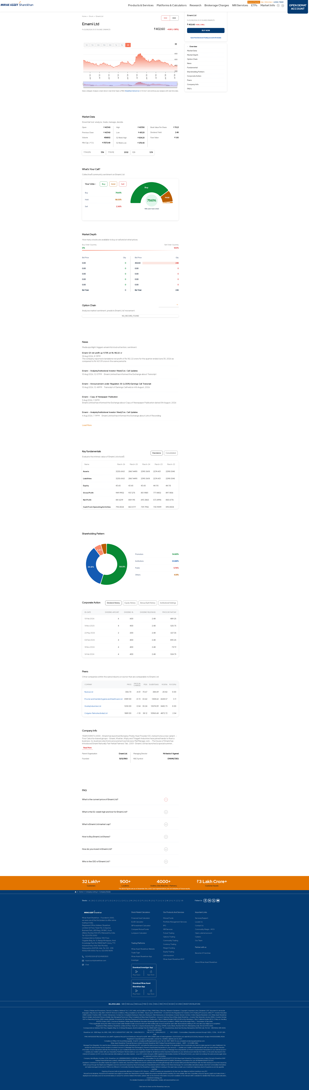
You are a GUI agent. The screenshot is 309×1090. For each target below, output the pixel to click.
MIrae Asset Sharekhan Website (143, 949)
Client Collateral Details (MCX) (204, 1019)
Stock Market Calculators (140, 912)
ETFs (254, 5)
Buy (103, 184)
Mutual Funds (168, 918)
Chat (87, 964)
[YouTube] (218, 900)
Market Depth (192, 55)
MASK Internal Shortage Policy (185, 1021)
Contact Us (199, 925)
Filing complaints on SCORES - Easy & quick (139, 1013)
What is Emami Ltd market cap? (96, 824)
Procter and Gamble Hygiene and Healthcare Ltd (103, 699)
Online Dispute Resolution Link (201, 1015)
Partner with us (200, 947)
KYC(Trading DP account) (198, 1013)
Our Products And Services (173, 912)
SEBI (123, 1004)
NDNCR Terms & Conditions (115, 1013)
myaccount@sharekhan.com (95, 960)
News (189, 63)
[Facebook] (205, 900)
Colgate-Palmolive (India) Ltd (95, 713)
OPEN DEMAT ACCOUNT (297, 7)
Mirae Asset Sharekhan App (141, 956)
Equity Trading (168, 952)
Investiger (135, 960)
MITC (109, 1021)
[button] (149, 192)
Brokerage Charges (216, 5)
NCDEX (171, 1004)
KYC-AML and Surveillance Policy (140, 1011)
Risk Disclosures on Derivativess (163, 1015)
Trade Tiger (135, 953)
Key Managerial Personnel (119, 1017)
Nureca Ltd (88, 692)
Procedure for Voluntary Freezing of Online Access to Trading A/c (136, 1019)
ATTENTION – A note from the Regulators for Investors (171, 1013)
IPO (164, 925)
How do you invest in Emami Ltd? (97, 849)
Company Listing (91, 892)
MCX (165, 1004)
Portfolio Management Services (175, 922)
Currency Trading (169, 944)
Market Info (267, 5)
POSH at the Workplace (185, 1019)
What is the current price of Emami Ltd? (100, 799)
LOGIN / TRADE (279, 2)
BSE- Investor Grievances (107, 1015)
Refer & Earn (268, 2)
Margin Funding (169, 948)
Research (195, 5)
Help (262, 2)
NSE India (138, 1004)
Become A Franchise (253, 2)
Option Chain (192, 59)
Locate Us (199, 922)
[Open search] (278, 5)
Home (84, 16)
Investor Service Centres (182, 1015)
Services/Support (201, 918)
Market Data (192, 51)
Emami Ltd (99, 16)
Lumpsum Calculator (139, 933)
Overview (193, 46)
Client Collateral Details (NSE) (167, 1019)
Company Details (105, 892)
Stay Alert (102, 1013)
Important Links (201, 912)
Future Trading (168, 933)
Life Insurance (168, 955)
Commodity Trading (170, 940)
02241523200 (90, 956)
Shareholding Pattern (195, 72)
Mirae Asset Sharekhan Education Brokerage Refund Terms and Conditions (150, 1021)
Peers (189, 80)
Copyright (184, 1011)
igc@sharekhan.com (198, 1041)
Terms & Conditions (112, 1011)
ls (91, 1017)
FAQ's (189, 89)
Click (140, 1086)
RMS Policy (155, 1011)
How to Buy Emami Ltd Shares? (96, 836)
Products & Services (141, 5)
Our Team (198, 940)
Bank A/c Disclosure (145, 1015)
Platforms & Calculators (172, 5)
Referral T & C (124, 1011)
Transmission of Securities (204, 1021)
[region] (130, 316)
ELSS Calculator (137, 922)
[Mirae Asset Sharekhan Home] (93, 911)
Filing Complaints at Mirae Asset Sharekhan (142, 1017)
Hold (113, 184)
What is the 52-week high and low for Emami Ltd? (104, 811)
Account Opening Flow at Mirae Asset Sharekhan (173, 1017)
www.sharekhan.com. (172, 1080)
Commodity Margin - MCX (204, 929)
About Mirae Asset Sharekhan (206, 962)
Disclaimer (202, 1011)
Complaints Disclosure (131, 1015)
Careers (198, 937)
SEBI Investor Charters (90, 1015)
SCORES (179, 1004)
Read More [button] (87, 748)
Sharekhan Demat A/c (132, 91)
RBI (161, 1004)
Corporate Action (194, 76)
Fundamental (192, 68)
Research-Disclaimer (173, 1011)
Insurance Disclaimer (118, 1021)
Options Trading (169, 937)
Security (163, 1011)
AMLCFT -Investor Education (217, 1013)
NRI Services (240, 5)
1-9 (182, 901)
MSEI (145, 1004)
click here (188, 1073)
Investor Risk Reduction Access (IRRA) (202, 1017)
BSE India (129, 1004)
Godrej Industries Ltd (92, 706)
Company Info (193, 84)
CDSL (150, 1004)
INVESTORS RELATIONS (191, 1004)
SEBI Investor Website (107, 1019)
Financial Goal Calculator (140, 918)
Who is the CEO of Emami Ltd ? (96, 861)
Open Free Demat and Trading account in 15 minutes (205, 38)
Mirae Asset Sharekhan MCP (173, 959)
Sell (122, 184)
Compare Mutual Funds (140, 929)
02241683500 (102, 956)
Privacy (86, 1011)
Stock (91, 16)
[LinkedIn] (209, 900)
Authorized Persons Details (101, 1017)
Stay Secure (94, 1013)
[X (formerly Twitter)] (213, 900)
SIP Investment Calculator (141, 925)
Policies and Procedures (97, 1011)
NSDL (156, 1004)
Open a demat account (203, 933)
